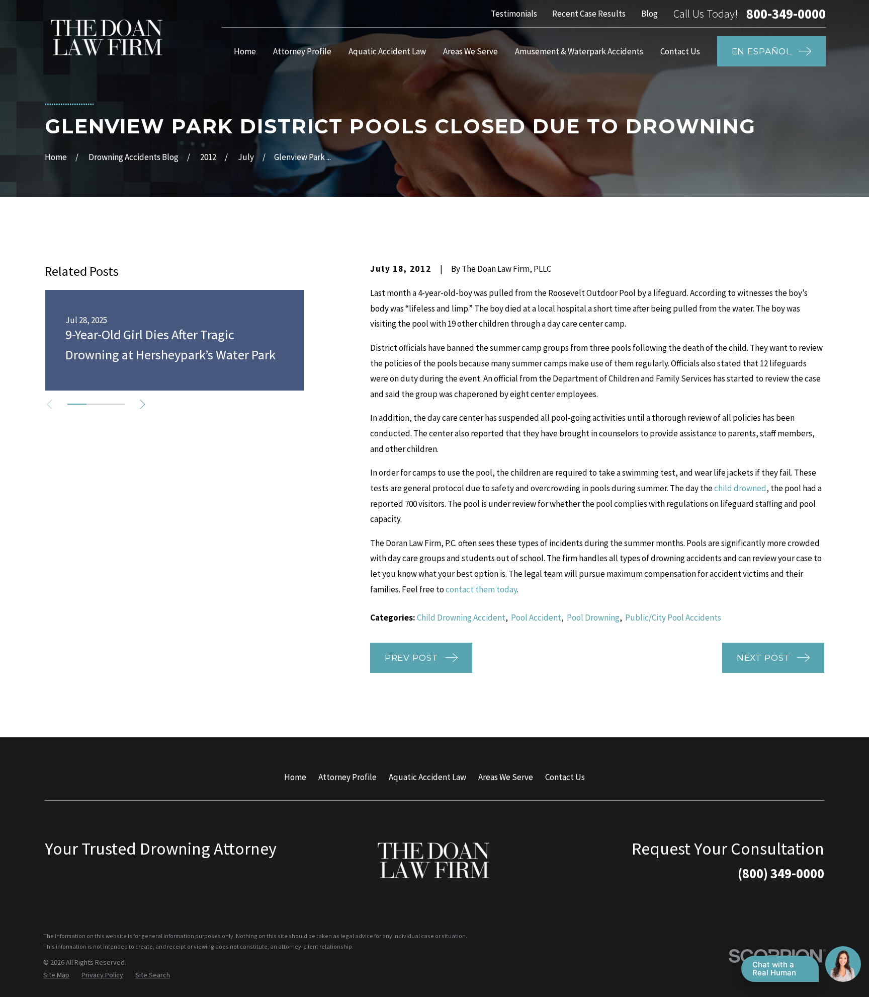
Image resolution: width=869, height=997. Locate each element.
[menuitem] (56, 975)
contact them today (481, 589)
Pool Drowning (593, 617)
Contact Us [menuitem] (680, 51)
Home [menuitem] (245, 51)
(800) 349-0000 (781, 873)
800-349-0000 (786, 14)
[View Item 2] (96, 404)
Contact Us (565, 777)
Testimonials (514, 13)
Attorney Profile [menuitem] (302, 51)
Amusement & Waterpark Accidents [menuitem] (579, 51)
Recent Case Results (589, 13)
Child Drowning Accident (461, 617)
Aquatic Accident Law (427, 777)
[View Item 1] (76, 404)
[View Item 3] (115, 404)
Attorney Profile (347, 777)
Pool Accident (536, 617)
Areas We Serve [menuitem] (470, 51)
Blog (649, 13)
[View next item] (142, 404)
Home (295, 777)
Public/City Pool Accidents (673, 617)
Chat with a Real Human (774, 968)
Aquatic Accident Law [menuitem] (387, 51)
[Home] (107, 37)
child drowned (740, 488)
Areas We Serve (505, 777)
